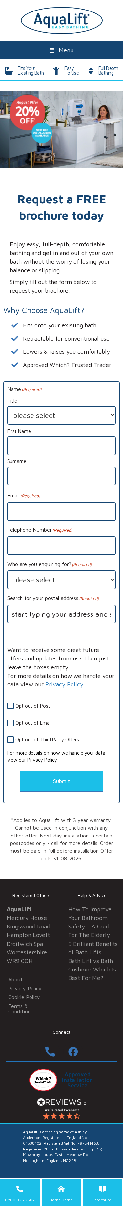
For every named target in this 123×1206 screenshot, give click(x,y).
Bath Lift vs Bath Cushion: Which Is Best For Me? (92, 969)
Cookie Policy (24, 997)
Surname (16, 461)
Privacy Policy (64, 684)
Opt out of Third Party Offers (47, 739)
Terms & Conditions (20, 1008)
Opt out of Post (32, 706)
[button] (61, 50)
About (15, 979)
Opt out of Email (33, 723)
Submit (61, 781)
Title (12, 401)
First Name (19, 431)
